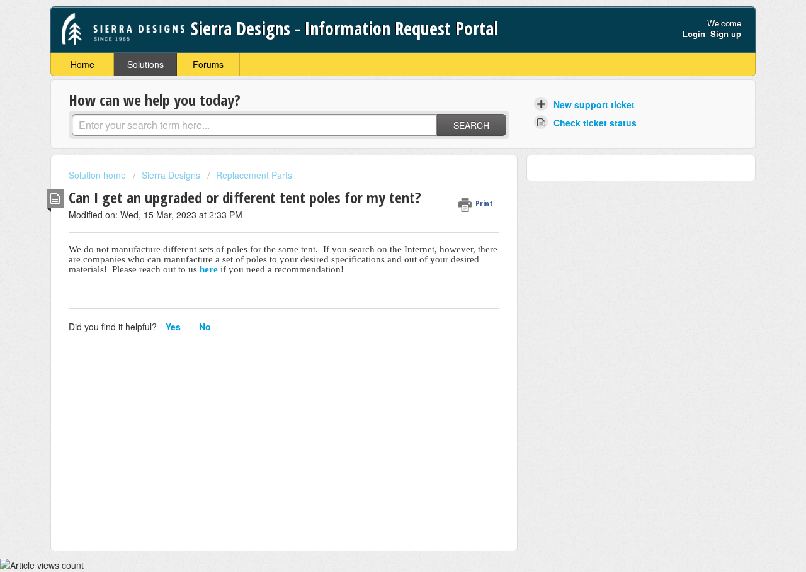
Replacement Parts (254, 175)
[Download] (380, 118)
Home (82, 64)
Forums (208, 64)
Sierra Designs (171, 175)
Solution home (98, 175)
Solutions (145, 64)
